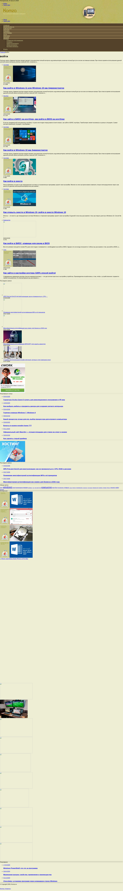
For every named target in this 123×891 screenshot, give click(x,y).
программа (90, 487)
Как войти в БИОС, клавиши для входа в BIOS (26, 243)
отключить (61, 487)
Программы (7, 33)
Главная (2, 52)
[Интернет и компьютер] (13, 17)
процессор (95, 487)
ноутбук (54, 487)
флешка (2, 489)
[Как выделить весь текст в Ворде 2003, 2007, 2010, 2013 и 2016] (16, 557)
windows (7, 487)
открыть (66, 487)
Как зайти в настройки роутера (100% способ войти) (29, 273)
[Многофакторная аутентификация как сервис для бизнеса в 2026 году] (12, 326)
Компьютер (7, 28)
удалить (112, 487)
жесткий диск (38, 487)
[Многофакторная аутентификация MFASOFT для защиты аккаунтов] (12, 342)
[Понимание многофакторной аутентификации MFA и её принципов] (12, 311)
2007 (1, 487)
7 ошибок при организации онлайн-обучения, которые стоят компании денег (27, 360)
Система (6, 36)
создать (100, 487)
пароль (74, 487)
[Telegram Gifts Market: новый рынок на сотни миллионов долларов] (16, 736)
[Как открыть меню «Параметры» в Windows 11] (16, 788)
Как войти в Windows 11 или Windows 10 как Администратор (33, 88)
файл (117, 487)
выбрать (30, 487)
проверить (85, 487)
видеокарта (19, 487)
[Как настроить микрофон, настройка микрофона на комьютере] (16, 699)
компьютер (46, 487)
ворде (25, 487)
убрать (108, 487)
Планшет (6, 31)
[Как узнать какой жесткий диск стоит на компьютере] (16, 540)
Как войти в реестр (13, 181)
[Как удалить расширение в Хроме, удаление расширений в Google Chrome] (16, 524)
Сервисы (9, 42)
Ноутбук (6, 30)
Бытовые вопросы (12, 46)
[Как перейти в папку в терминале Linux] (16, 752)
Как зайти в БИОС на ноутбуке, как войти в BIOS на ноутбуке (34, 119)
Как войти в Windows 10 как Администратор (25, 150)
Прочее (6, 39)
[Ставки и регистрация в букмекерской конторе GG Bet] (14, 717)
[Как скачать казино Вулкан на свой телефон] (15, 771)
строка (104, 487)
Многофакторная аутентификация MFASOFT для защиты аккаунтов (24, 344)
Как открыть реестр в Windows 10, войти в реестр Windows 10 (34, 212)
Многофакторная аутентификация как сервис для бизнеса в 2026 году (25, 328)
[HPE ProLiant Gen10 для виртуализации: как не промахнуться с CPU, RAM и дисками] (12, 295)
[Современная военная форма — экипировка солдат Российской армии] (14, 806)
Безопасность (8, 27)
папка (71, 487)
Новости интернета (13, 43)
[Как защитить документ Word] (16, 507)
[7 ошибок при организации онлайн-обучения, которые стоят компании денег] (12, 358)
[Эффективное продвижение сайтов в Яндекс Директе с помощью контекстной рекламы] (16, 860)
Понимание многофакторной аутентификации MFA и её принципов (24, 312)
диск (33, 487)
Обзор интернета (12, 45)
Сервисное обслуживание (15, 40)
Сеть (5, 34)
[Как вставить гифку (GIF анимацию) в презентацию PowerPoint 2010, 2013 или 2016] (16, 842)
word (14, 487)
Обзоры (6, 37)
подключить (79, 487)
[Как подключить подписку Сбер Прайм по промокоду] (16, 825)
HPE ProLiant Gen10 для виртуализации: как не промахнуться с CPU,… (25, 296)
